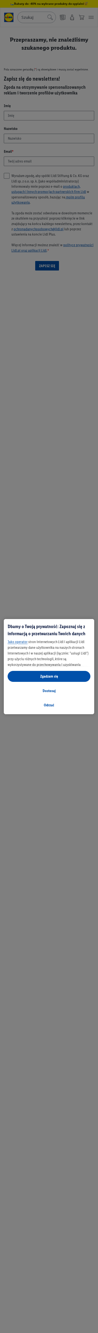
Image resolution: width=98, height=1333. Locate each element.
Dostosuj (49, 691)
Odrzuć (49, 705)
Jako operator (18, 641)
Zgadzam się (49, 676)
